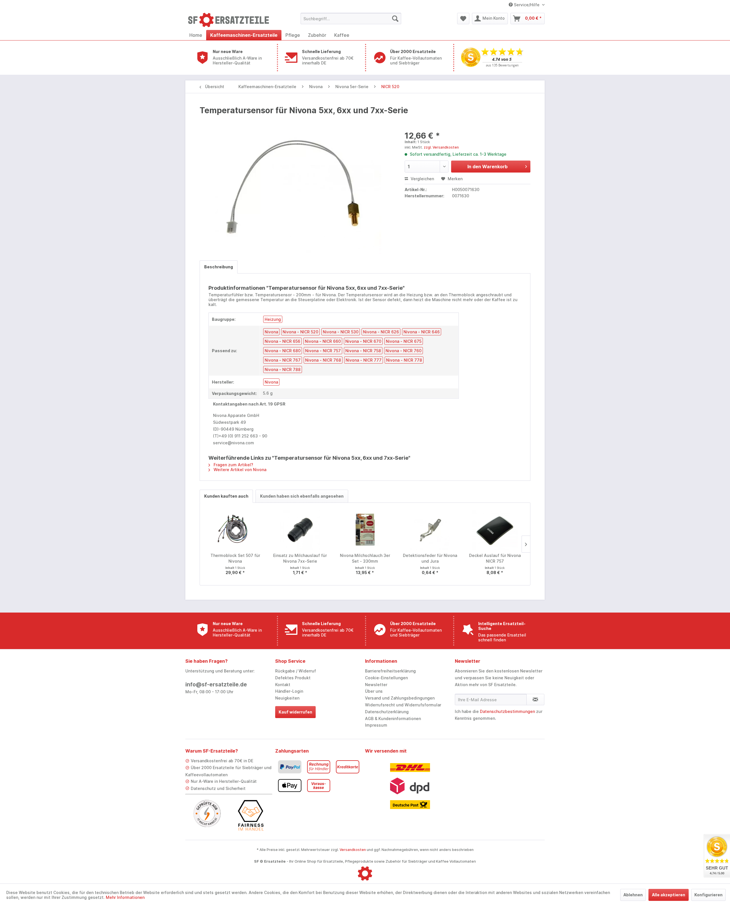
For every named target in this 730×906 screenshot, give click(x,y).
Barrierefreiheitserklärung (390, 670)
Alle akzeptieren (668, 894)
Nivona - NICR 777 (364, 360)
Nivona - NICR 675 (403, 341)
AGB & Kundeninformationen (393, 718)
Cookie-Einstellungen (386, 677)
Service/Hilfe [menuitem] (527, 4)
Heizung (273, 319)
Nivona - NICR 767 (283, 360)
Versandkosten (353, 850)
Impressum (376, 725)
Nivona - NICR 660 (323, 341)
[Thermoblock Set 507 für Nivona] (235, 530)
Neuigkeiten (287, 698)
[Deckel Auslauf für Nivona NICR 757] (495, 530)
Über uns (374, 691)
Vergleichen (421, 178)
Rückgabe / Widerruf (295, 670)
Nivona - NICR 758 (363, 350)
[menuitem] (351, 18)
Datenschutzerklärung (387, 711)
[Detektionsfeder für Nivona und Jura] (430, 530)
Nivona (271, 331)
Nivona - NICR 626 (381, 331)
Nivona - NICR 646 (421, 331)
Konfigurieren (708, 894)
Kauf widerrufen (295, 712)
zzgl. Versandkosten (441, 147)
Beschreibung (218, 266)
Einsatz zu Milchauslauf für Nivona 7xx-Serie (300, 558)
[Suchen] (395, 18)
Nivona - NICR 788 (283, 369)
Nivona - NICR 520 (300, 331)
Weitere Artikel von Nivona (239, 469)
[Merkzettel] (463, 18)
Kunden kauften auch (226, 496)
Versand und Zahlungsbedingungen (400, 698)
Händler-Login (289, 691)
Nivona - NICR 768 (323, 360)
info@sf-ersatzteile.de (216, 684)
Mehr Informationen (125, 897)
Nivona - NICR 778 (404, 360)
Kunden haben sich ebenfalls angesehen (302, 496)
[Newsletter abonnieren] (535, 699)
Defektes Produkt (293, 677)
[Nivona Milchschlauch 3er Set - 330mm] (365, 530)
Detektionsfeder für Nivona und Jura (430, 558)
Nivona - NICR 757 (323, 350)
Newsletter (376, 684)
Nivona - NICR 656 (282, 341)
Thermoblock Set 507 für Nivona (235, 558)
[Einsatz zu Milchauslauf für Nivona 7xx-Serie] (300, 530)
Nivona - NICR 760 (403, 350)
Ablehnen (633, 894)
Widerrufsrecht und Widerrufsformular (403, 704)
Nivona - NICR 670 (363, 341)
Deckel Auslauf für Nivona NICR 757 (495, 558)
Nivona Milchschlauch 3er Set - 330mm (365, 558)
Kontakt (282, 684)
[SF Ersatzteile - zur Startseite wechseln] (231, 20)
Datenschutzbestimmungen (507, 711)
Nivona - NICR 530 (340, 331)
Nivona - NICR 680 (283, 350)
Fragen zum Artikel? (232, 464)
